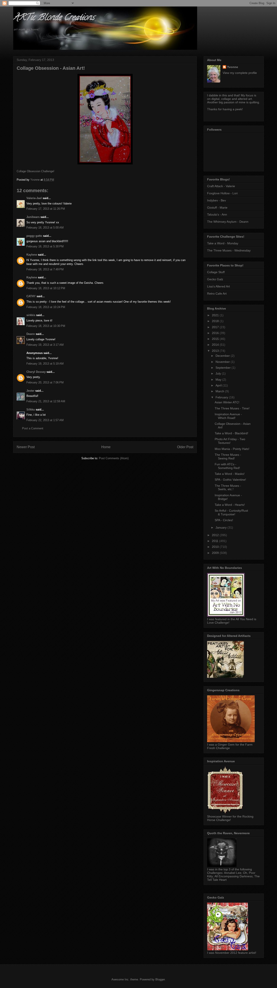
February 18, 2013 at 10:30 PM (45, 326)
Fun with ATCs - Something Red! (227, 466)
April (219, 385)
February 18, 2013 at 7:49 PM (45, 269)
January (221, 527)
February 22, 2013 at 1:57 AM (45, 420)
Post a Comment (32, 428)
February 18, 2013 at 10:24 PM (45, 307)
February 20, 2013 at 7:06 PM (45, 382)
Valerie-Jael (34, 198)
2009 (216, 553)
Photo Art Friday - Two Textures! (230, 441)
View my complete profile (240, 73)
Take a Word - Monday (222, 243)
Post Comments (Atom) (114, 458)
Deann (30, 334)
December (223, 355)
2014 (216, 344)
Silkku (30, 409)
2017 (216, 327)
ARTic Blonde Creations (53, 18)
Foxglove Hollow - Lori (222, 193)
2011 (215, 541)
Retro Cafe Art (217, 293)
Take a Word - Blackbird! (231, 433)
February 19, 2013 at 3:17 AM (45, 344)
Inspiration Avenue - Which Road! (228, 416)
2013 (216, 350)
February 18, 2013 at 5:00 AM (45, 227)
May (219, 379)
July (219, 373)
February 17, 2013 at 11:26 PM (45, 208)
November (223, 361)
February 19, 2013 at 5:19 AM (45, 363)
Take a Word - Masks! (230, 473)
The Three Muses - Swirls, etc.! (228, 487)
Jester (30, 390)
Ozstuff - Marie (217, 207)
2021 (216, 315)
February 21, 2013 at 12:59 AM (45, 401)
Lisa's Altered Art (218, 286)
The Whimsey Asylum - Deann (227, 221)
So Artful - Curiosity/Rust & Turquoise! (231, 512)
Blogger (160, 979)
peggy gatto (34, 235)
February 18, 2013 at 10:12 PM (45, 288)
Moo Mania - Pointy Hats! (232, 449)
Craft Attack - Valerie (221, 186)
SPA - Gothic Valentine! (230, 479)
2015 (216, 339)
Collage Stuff (216, 272)
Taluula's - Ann (217, 214)
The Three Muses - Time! (232, 408)
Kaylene (31, 254)
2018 (216, 321)
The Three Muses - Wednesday (229, 250)
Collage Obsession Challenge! (35, 171)
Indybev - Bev (216, 200)
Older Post (185, 447)
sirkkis (30, 315)
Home (106, 447)
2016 (216, 333)
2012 (216, 535)
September (224, 367)
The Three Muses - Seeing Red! (228, 456)
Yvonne (232, 67)
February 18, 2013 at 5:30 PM (45, 246)
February (222, 397)
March (220, 391)
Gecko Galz (215, 279)
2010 (216, 546)
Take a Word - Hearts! (230, 504)
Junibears (33, 217)
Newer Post (26, 447)
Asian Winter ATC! (227, 402)
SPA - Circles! (224, 520)
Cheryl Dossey (36, 371)
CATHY (31, 296)
